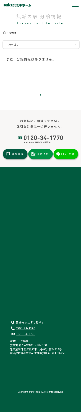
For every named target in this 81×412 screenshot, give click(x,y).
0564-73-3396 (25, 328)
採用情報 (14, 256)
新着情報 (14, 206)
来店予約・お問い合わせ (24, 266)
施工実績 (14, 196)
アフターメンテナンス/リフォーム (30, 240)
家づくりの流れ (19, 235)
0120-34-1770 (25, 334)
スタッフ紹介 (17, 251)
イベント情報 (17, 201)
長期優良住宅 (17, 220)
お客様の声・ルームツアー (18, 213)
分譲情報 (14, 191)
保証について (17, 225)
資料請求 (14, 261)
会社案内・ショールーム (24, 246)
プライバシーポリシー (23, 271)
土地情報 (14, 186)
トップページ (17, 181)
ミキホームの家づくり (23, 230)
